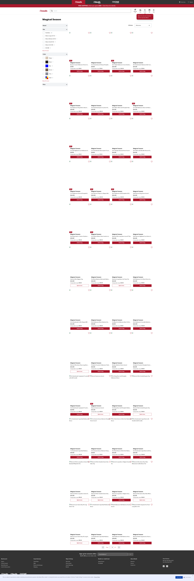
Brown (51, 69)
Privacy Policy (97, 577)
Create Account (4, 563)
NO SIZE (48, 48)
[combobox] (90, 11)
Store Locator (68, 563)
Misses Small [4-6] (50, 41)
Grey (51, 73)
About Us (133, 561)
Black (51, 62)
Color (44, 54)
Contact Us (133, 565)
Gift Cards (68, 561)
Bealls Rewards (4, 565)
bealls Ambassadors (5, 567)
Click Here (106, 6)
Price (44, 84)
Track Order (36, 561)
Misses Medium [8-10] (51, 38)
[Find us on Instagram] (167, 566)
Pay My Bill (100, 563)
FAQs (35, 563)
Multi (51, 77)
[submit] (130, 554)
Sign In (2, 561)
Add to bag (83, 72)
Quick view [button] (83, 286)
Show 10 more (45, 81)
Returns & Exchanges (38, 565)
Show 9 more (45, 50)
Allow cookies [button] (179, 577)
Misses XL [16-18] (50, 45)
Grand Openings (69, 565)
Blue (51, 66)
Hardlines (48, 32)
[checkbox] (44, 33)
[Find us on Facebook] (164, 566)
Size (44, 29)
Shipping (35, 567)
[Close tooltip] (152, 15)
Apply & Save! (101, 561)
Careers (132, 563)
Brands (67, 567)
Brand (44, 25)
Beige (51, 58)
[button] (187, 577)
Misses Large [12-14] (50, 35)
